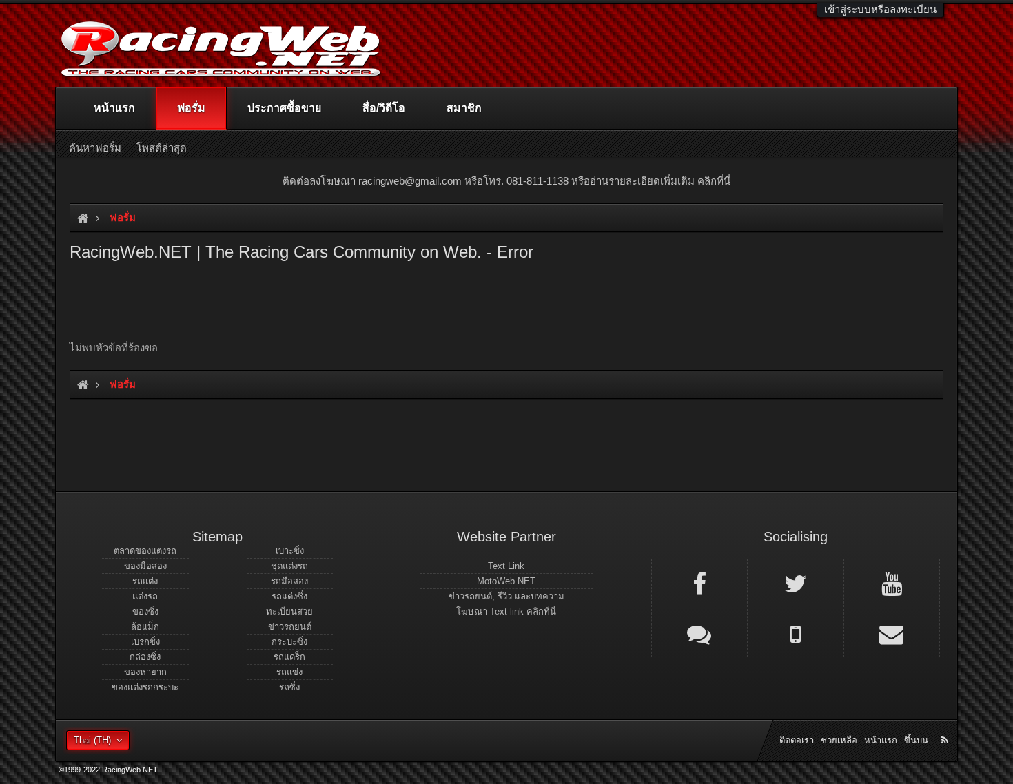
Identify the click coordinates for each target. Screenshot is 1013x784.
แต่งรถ (145, 596)
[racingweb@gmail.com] (891, 633)
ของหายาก (145, 672)
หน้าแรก (114, 108)
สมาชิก (464, 108)
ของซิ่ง (145, 611)
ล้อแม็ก (145, 626)
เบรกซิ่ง (145, 642)
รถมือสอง (289, 581)
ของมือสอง (145, 566)
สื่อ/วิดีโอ (383, 108)
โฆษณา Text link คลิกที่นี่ (506, 611)
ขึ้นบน (916, 740)
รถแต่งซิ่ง (289, 596)
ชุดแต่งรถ (289, 566)
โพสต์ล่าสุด (161, 148)
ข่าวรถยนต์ (289, 626)
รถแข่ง (289, 672)
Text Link (506, 566)
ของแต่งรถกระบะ (145, 687)
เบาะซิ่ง (290, 551)
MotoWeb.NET (506, 581)
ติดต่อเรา (796, 740)
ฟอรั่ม (191, 108)
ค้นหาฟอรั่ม (95, 148)
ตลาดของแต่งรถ (145, 551)
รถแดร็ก (289, 657)
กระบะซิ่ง (289, 642)
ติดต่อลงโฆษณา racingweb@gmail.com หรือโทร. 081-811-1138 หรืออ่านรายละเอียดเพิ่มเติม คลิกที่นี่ (506, 181)
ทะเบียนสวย (289, 611)
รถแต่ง (145, 581)
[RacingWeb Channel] (891, 583)
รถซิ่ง (289, 687)
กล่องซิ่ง (145, 657)
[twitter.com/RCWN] (795, 583)
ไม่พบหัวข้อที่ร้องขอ (114, 347)
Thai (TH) (92, 740)
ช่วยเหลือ (839, 740)
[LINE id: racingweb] (699, 633)
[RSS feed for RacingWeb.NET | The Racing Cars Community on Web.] (946, 725)
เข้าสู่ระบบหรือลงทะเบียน (880, 9)
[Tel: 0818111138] (795, 633)
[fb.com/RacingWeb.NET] (699, 583)
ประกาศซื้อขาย (284, 108)
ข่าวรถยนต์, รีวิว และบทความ (506, 596)
